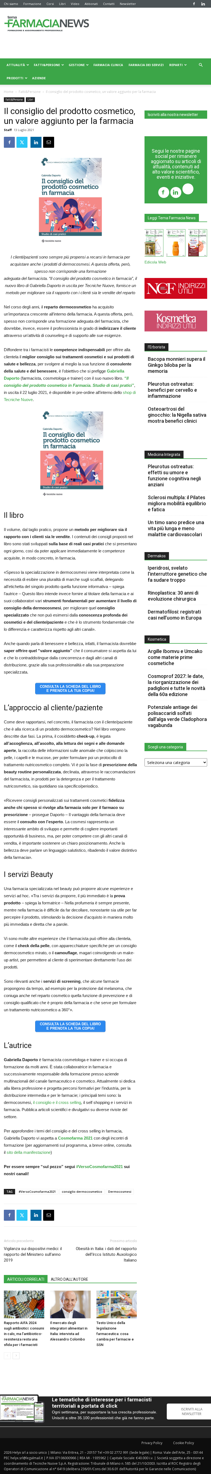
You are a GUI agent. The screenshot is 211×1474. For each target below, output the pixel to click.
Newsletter (128, 4)
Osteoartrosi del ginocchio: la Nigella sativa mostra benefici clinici (177, 415)
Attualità (16, 65)
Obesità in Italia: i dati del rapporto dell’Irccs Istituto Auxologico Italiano (106, 1254)
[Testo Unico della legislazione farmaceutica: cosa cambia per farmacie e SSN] (116, 1304)
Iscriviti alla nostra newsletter (173, 114)
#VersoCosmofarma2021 (99, 1166)
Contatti (109, 4)
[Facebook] (194, 4)
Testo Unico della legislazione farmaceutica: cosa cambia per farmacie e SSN (115, 1334)
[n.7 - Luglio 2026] (154, 244)
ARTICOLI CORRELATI (25, 1279)
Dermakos (157, 556)
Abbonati (91, 4)
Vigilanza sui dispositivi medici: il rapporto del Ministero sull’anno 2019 (33, 1254)
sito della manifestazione (29, 1152)
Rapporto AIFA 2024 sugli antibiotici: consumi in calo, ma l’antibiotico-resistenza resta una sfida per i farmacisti (24, 1334)
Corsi (50, 4)
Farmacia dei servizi (146, 65)
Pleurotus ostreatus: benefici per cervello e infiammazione (172, 390)
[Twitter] (187, 189)
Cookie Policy (183, 1443)
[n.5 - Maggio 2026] (197, 244)
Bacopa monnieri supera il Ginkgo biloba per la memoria (176, 365)
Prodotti (15, 78)
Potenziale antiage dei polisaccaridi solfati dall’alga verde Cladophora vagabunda (177, 716)
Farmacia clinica (108, 65)
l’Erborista (156, 347)
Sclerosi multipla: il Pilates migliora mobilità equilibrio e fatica (177, 503)
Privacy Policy (151, 1443)
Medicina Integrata (164, 454)
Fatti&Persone (47, 65)
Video (75, 4)
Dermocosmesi (119, 1191)
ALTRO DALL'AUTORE (69, 1279)
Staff (8, 130)
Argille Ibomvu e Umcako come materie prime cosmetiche (175, 657)
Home (8, 91)
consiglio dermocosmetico (82, 1191)
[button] (200, 65)
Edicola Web (155, 262)
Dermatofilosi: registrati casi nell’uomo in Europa (175, 615)
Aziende (39, 78)
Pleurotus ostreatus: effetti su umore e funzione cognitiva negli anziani (174, 475)
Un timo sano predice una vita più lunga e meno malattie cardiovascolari (176, 528)
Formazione (32, 4)
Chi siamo (11, 4)
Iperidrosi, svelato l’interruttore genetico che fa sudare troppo (177, 574)
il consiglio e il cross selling (56, 1102)
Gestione (77, 65)
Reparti (176, 65)
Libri (62, 4)
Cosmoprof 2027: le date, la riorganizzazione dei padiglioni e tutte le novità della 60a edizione (176, 685)
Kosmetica (157, 639)
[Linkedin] (203, 4)
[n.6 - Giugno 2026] (175, 244)
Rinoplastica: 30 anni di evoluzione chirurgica (173, 596)
